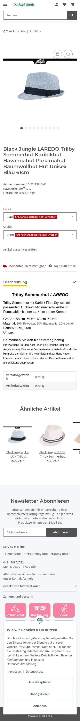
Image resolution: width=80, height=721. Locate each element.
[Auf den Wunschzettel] (68, 54)
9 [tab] (54, 128)
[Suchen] (72, 15)
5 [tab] (38, 128)
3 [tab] (30, 128)
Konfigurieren (40, 694)
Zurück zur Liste (15, 31)
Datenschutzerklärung (22, 514)
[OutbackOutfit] (24, 4)
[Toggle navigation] (5, 2)
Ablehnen (40, 706)
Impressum (14, 671)
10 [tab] (58, 128)
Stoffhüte (24, 188)
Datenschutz (34, 671)
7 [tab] (46, 128)
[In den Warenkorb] (6, 44)
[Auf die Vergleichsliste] (57, 54)
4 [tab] (34, 128)
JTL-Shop (47, 716)
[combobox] (40, 216)
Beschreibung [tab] (15, 282)
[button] (57, 4)
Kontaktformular (23, 578)
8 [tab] (50, 128)
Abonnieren (61, 532)
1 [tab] (21, 128)
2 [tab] (25, 128)
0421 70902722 (13, 562)
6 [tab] (42, 128)
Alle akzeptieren (40, 682)
